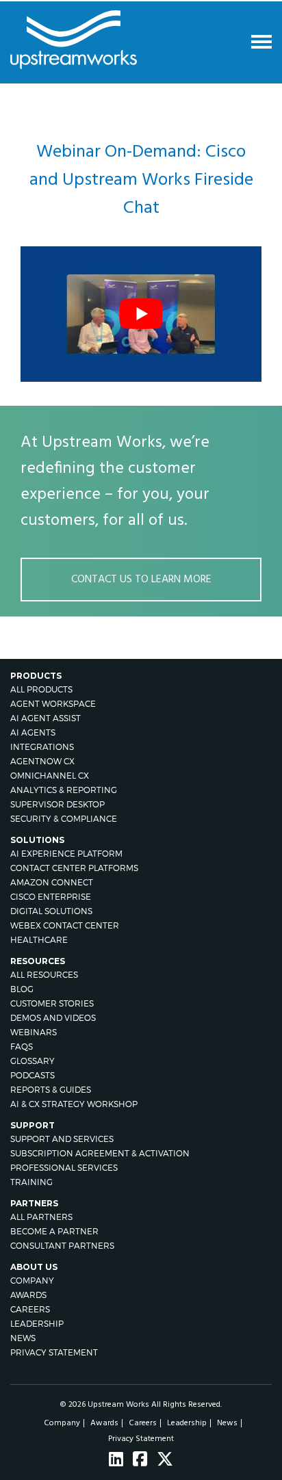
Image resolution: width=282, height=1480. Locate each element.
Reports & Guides (50, 1090)
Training (31, 1182)
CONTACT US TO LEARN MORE (141, 579)
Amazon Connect (51, 882)
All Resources (44, 975)
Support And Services (62, 1139)
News (23, 1338)
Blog (22, 989)
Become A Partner (54, 1231)
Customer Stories (52, 1003)
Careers (30, 1309)
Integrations (42, 747)
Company (32, 1280)
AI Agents (32, 732)
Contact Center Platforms (74, 868)
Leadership (37, 1324)
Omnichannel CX (49, 775)
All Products (41, 689)
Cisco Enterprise (50, 897)
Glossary (32, 1061)
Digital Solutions (51, 911)
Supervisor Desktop (57, 804)
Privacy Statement (54, 1352)
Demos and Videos (53, 1018)
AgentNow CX (42, 761)
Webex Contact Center (64, 925)
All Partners (41, 1217)
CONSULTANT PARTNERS (62, 1246)
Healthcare (39, 940)
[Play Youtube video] (141, 314)
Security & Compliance (63, 819)
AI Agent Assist (45, 718)
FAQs (21, 1046)
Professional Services (64, 1168)
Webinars (33, 1032)
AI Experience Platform (66, 853)
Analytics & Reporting (63, 790)
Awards (28, 1295)
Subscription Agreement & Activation (100, 1153)
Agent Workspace (53, 704)
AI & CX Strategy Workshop (74, 1104)
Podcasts (32, 1075)
